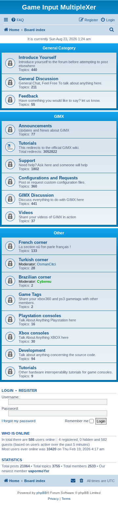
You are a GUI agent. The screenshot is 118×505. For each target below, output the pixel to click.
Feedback (28, 96)
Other (59, 233)
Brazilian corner (35, 277)
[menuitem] (17, 20)
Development (32, 350)
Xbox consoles (34, 333)
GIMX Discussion (36, 195)
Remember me (77, 421)
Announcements (35, 125)
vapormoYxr (38, 471)
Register (28, 390)
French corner (33, 242)
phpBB (41, 493)
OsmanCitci (46, 264)
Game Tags (30, 294)
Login (7, 390)
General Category (59, 48)
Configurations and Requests (48, 177)
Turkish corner (33, 259)
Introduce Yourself (37, 57)
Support (27, 160)
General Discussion (38, 78)
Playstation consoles (40, 315)
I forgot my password (18, 421)
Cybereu (44, 281)
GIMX (59, 116)
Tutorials (27, 143)
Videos (26, 212)
